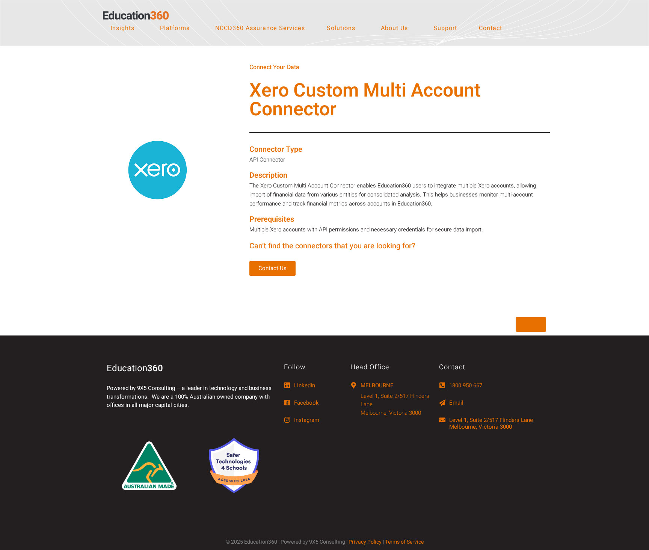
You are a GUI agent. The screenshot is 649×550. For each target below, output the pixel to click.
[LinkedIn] (287, 385)
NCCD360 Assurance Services (260, 28)
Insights (122, 28)
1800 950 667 (465, 385)
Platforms (175, 28)
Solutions (341, 28)
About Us (394, 28)
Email (456, 403)
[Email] (442, 402)
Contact (490, 28)
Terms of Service (404, 542)
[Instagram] (287, 420)
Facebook (306, 403)
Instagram (306, 420)
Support (445, 28)
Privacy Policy (365, 542)
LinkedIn (304, 385)
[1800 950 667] (442, 385)
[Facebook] (287, 402)
